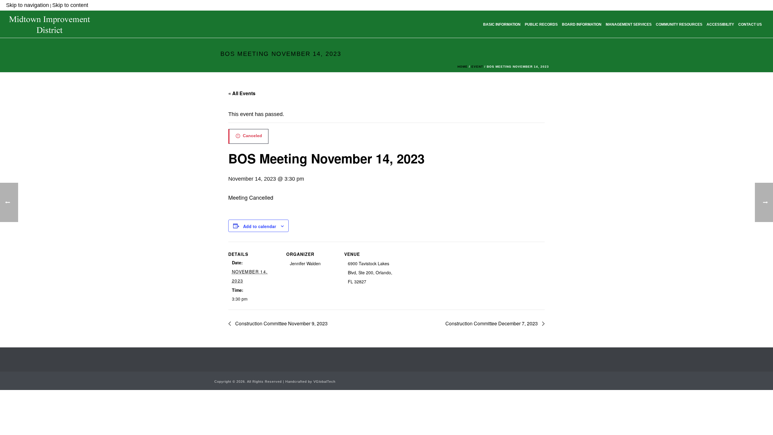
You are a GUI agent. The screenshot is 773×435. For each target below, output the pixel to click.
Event (477, 66)
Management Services (629, 24)
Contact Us (750, 24)
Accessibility (720, 24)
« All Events (241, 93)
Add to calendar (259, 226)
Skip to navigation (27, 5)
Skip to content (70, 5)
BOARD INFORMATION (581, 24)
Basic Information (502, 24)
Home (462, 66)
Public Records (541, 24)
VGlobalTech (324, 381)
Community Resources (679, 24)
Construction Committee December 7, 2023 (492, 323)
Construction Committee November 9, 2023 (281, 323)
